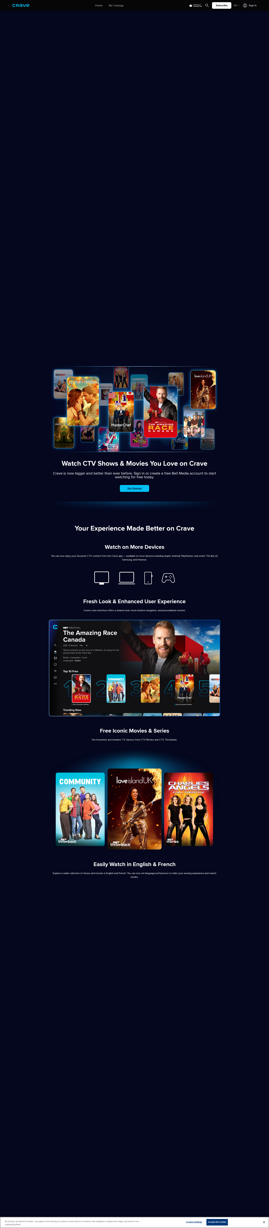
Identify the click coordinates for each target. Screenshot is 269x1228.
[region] (134, 1222)
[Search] (207, 5)
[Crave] (20, 5)
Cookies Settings (194, 1222)
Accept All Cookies (217, 1222)
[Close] (264, 1222)
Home (98, 5)
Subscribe (222, 5)
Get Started (134, 488)
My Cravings (116, 5)
